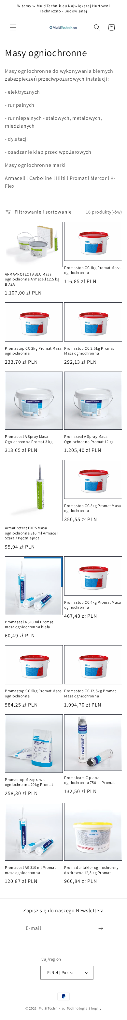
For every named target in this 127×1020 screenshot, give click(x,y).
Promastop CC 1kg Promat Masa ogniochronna (92, 270)
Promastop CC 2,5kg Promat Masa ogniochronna (89, 351)
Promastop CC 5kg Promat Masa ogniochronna (33, 693)
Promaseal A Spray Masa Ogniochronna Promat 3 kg (28, 439)
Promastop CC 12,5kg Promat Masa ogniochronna (90, 693)
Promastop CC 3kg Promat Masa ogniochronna (92, 508)
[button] (13, 27)
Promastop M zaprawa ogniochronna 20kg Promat (29, 782)
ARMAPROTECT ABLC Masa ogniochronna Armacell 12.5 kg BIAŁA (32, 279)
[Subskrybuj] (100, 928)
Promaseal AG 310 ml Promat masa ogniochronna (30, 870)
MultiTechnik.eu (52, 1008)
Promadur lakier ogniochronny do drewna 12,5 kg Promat (91, 870)
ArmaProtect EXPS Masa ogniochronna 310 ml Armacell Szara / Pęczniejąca (32, 532)
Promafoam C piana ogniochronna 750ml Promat (89, 780)
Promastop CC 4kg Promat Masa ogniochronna (92, 605)
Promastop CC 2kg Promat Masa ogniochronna (33, 351)
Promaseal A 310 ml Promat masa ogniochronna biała (29, 624)
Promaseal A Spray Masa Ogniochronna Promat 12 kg (89, 439)
